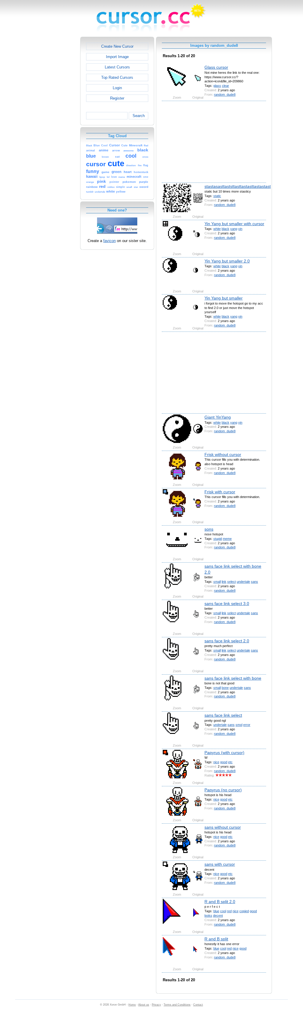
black (225, 229)
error (246, 724)
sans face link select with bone (232, 678)
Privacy (156, 1004)
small (217, 581)
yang (233, 229)
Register (117, 98)
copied (244, 911)
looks (208, 915)
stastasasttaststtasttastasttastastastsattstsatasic (249, 186)
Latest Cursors (117, 67)
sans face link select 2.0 (226, 640)
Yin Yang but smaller (223, 298)
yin (240, 229)
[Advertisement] (54, 126)
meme (227, 538)
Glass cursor (216, 67)
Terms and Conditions (177, 1004)
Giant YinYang (217, 417)
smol (239, 724)
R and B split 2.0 (219, 901)
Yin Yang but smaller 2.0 (227, 261)
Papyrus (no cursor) (223, 789)
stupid (217, 538)
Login (117, 88)
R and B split (216, 939)
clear (225, 85)
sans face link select (223, 715)
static (217, 196)
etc (230, 762)
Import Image (117, 57)
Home (132, 1004)
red (229, 911)
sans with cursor (219, 864)
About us (143, 1004)
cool (223, 911)
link (224, 581)
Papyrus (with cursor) (224, 752)
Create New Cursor (117, 46)
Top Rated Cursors (117, 77)
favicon (109, 241)
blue (216, 911)
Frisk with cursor (219, 491)
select (231, 581)
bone (225, 687)
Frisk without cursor (222, 454)
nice (216, 762)
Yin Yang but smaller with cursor (234, 223)
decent (218, 915)
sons (208, 529)
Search (139, 115)
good (223, 762)
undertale (243, 581)
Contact (198, 1004)
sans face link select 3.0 (226, 603)
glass (217, 85)
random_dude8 (225, 94)
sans (254, 581)
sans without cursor (222, 827)
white (217, 229)
